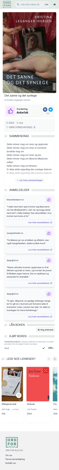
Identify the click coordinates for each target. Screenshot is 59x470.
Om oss (8, 455)
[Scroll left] (48, 358)
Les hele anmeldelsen (39, 222)
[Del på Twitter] (50, 109)
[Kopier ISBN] (34, 127)
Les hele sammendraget (31, 180)
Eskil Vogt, (5, 409)
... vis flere (15, 409)
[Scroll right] (54, 358)
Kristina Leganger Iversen (18, 100)
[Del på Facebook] (45, 109)
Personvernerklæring (15, 459)
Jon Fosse (31, 409)
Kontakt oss (10, 463)
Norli (6, 348)
